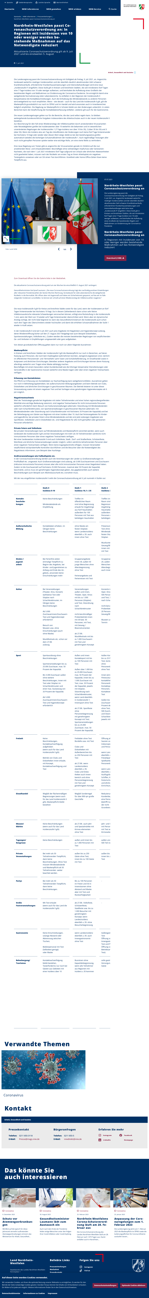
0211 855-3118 (26, 1135)
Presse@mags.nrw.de (29, 1139)
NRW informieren (29, 16)
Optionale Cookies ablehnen (133, 1285)
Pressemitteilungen (45, 16)
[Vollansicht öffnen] (6, 239)
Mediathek (54, 1269)
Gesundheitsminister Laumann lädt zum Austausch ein (54, 1221)
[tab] (74, 1120)
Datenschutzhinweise (11, 1293)
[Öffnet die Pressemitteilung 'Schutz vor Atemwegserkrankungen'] (19, 1197)
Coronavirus (13, 1095)
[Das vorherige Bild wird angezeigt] (59, 249)
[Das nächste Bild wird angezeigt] (71, 249)
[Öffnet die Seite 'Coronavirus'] (43, 1069)
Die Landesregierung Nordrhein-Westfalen (134, 7)
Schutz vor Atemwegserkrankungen (18, 1221)
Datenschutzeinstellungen (105, 1285)
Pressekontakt (56, 1272)
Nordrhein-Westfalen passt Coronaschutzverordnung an (124, 187)
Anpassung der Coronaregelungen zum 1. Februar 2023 (129, 1221)
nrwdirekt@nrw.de (73, 1139)
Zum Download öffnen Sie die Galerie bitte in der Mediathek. (40, 278)
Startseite (17, 16)
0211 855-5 (69, 1135)
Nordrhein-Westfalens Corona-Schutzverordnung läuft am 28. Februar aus (92, 1223)
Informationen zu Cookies (34, 1293)
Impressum (52, 1293)
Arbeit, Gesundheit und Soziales (17, 1120)
